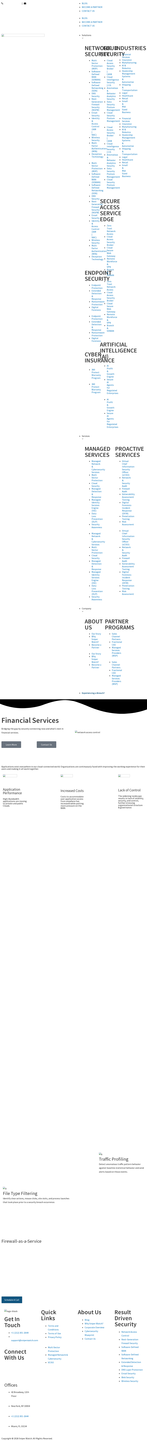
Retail (125, 98)
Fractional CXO (117, 643)
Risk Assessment (128, 523)
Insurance (127, 59)
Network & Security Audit (126, 481)
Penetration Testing (128, 517)
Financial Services (126, 56)
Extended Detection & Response (96, 294)
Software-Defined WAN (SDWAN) (96, 75)
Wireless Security (96, 139)
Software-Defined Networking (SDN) (97, 86)
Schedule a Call (11, 1299)
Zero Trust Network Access (111, 229)
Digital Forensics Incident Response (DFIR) (127, 508)
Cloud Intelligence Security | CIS (113, 81)
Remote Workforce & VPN (112, 262)
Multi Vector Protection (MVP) (97, 64)
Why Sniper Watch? (95, 639)
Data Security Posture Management (113, 105)
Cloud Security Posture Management (113, 116)
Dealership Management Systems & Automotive (128, 76)
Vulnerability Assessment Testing (128, 497)
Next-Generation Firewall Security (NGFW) (97, 104)
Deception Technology (97, 155)
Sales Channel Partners (116, 636)
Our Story (96, 633)
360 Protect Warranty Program (96, 373)
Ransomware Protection (98, 303)
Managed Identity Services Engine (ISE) (96, 505)
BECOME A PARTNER (92, 7)
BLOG (84, 3)
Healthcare (127, 95)
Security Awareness (97, 526)
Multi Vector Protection (97, 477)
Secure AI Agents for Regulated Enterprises (112, 386)
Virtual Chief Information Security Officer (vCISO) (128, 468)
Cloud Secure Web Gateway (111, 251)
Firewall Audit (126, 490)
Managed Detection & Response (96, 492)
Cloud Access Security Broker (111, 240)
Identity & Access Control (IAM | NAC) (95, 126)
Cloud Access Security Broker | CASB (111, 67)
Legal (124, 92)
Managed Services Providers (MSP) (116, 651)
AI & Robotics (126, 67)
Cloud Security (95, 484)
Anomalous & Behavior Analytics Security (112, 93)
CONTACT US (88, 10)
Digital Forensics (96, 308)
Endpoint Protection (97, 286)
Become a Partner (96, 646)
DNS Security (95, 95)
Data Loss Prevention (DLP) (97, 517)
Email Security (95, 114)
